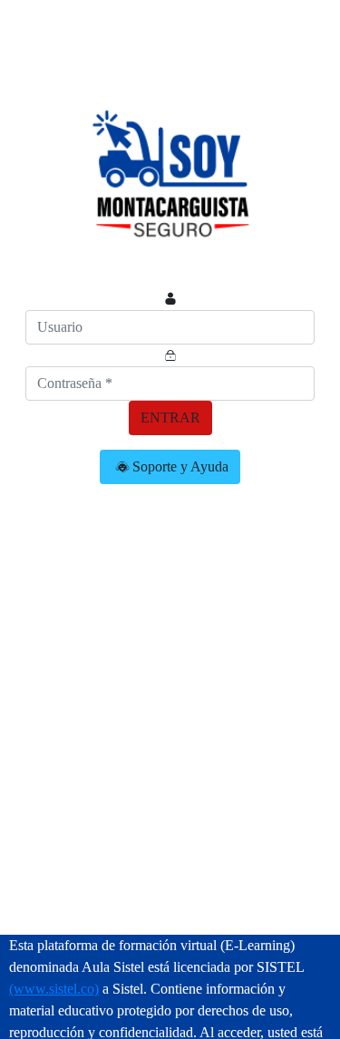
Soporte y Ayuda (180, 466)
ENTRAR (170, 417)
